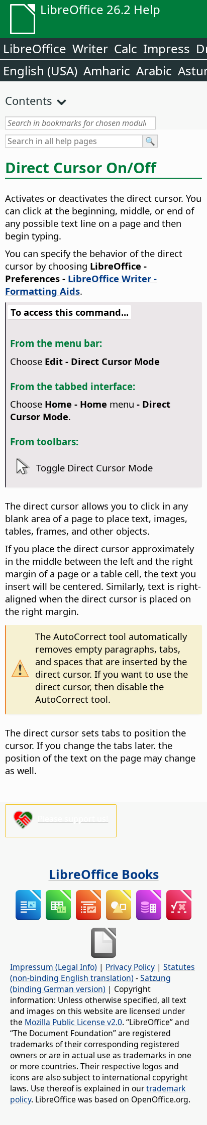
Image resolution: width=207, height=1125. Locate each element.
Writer (90, 48)
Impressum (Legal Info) (53, 966)
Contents (28, 100)
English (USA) (40, 70)
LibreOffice (34, 48)
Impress (166, 48)
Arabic (154, 70)
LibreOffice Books (104, 874)
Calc (125, 48)
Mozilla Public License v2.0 (73, 1022)
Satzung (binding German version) (90, 983)
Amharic (106, 70)
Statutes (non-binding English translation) (102, 972)
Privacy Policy (130, 966)
